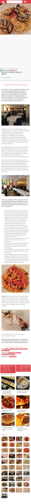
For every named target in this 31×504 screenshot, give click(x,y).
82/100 (9, 77)
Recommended (6, 354)
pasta (21, 349)
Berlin (25, 349)
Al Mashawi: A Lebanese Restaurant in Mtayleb (22, 429)
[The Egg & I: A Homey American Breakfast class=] (23, 383)
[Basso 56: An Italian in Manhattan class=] (8, 402)
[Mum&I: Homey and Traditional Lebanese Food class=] (8, 419)
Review (17, 349)
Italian (6, 349)
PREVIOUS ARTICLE (8, 366)
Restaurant (11, 349)
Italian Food (18, 352)
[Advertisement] (15, 50)
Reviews (13, 354)
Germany (13, 68)
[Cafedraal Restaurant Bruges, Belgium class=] (23, 402)
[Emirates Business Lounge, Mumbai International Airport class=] (8, 383)
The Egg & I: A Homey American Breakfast (22, 391)
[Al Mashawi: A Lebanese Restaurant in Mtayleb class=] (23, 419)
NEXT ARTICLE (24, 366)
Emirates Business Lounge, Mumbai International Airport (7, 392)
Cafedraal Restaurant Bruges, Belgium (22, 410)
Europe (16, 68)
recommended (5, 350)
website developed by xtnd (15, 503)
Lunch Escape (13, 356)
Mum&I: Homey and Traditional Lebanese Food (7, 429)
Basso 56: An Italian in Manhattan (7, 410)
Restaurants (11, 352)
